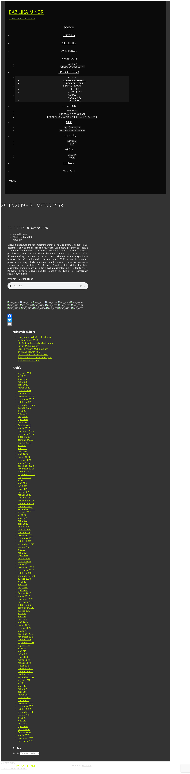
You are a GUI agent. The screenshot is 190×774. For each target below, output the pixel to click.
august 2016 (24, 715)
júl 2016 (22, 718)
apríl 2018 (23, 657)
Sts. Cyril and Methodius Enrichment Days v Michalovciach (36, 344)
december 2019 (25, 599)
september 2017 (26, 677)
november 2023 (26, 468)
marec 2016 (24, 729)
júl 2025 (22, 411)
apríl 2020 (23, 590)
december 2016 (25, 703)
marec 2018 (24, 660)
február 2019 (24, 628)
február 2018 (24, 663)
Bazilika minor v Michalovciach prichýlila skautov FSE (33, 350)
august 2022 (24, 512)
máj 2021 (22, 552)
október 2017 (24, 674)
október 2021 (24, 541)
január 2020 (24, 596)
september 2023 (26, 474)
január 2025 (24, 428)
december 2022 (26, 500)
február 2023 (24, 495)
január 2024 (24, 463)
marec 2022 (24, 526)
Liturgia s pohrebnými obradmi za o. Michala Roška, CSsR (36, 339)
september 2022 (26, 509)
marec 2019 (24, 625)
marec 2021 (24, 558)
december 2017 (25, 668)
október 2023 (24, 471)
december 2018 (25, 634)
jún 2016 (22, 720)
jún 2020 (22, 584)
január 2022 (24, 532)
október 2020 (25, 573)
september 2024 (26, 440)
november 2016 (25, 706)
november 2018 (26, 636)
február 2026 (24, 390)
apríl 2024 (23, 454)
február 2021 (24, 561)
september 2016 (26, 712)
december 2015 (25, 738)
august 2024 (24, 442)
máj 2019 (22, 619)
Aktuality (17, 240)
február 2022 (24, 529)
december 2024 (26, 431)
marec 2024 (24, 457)
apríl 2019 (23, 622)
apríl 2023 (23, 489)
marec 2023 (24, 492)
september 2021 (26, 544)
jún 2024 (22, 448)
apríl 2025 (23, 419)
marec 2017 (23, 694)
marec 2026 (24, 387)
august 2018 (24, 645)
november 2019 (25, 602)
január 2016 (23, 735)
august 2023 (24, 477)
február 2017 (24, 697)
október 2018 (24, 639)
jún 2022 (22, 518)
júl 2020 (22, 581)
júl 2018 (22, 648)
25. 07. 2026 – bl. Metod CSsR (33, 354)
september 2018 (26, 642)
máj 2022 (23, 521)
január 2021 (23, 564)
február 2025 (24, 425)
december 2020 (26, 567)
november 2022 (26, 503)
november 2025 (26, 399)
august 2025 (24, 408)
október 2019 (24, 605)
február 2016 (24, 732)
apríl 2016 (23, 726)
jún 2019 (22, 616)
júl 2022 (22, 515)
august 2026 (24, 373)
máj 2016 (22, 723)
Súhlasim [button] (76, 765)
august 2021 (24, 547)
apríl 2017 (23, 692)
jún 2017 (22, 686)
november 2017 (25, 671)
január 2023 (24, 497)
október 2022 (25, 506)
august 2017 (24, 680)
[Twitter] (47, 320)
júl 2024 (22, 445)
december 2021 (25, 535)
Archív (16, 753)
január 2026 (24, 393)
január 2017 (23, 700)
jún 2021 (22, 550)
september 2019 (26, 607)
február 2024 (24, 460)
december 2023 (26, 466)
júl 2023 (22, 480)
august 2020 (24, 578)
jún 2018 (22, 651)
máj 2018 (22, 654)
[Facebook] (47, 314)
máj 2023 (22, 486)
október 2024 (24, 437)
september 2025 (26, 405)
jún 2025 (22, 413)
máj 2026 (23, 382)
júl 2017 (21, 683)
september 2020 (26, 576)
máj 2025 (23, 416)
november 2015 (25, 741)
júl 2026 (22, 376)
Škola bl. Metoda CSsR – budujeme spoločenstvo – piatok (35, 359)
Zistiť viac (87, 765)
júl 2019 (22, 613)
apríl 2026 (23, 384)
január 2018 (24, 665)
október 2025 (25, 402)
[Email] (47, 324)
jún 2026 (22, 379)
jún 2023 (22, 483)
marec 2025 (24, 422)
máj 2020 (23, 587)
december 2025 (26, 396)
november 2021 (25, 538)
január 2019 (23, 631)
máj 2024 (22, 451)
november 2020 (26, 570)
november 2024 (26, 434)
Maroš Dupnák (20, 234)
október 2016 (24, 709)
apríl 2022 (23, 524)
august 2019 (24, 610)
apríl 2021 (23, 555)
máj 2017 (22, 689)
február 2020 (24, 593)
